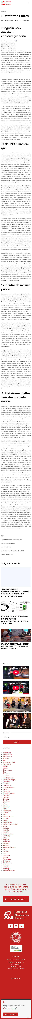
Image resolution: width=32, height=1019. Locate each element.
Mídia (16, 993)
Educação (6, 799)
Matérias (6, 828)
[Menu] (30, 3)
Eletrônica (6, 801)
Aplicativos (16, 991)
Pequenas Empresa (9, 847)
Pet (4, 849)
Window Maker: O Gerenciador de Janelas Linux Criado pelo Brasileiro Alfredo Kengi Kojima (16, 592)
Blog (4, 772)
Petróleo (6, 851)
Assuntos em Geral (9, 762)
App (4, 760)
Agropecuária (7, 754)
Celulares (6, 776)
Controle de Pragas (9, 780)
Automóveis (7, 764)
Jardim (5, 826)
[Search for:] (17, 737)
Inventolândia (7, 822)
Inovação (6, 818)
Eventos (5, 805)
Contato (16, 998)
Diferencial (6, 791)
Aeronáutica (7, 753)
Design (5, 789)
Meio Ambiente (8, 834)
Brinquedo (6, 774)
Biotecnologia (7, 770)
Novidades (6, 842)
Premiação (6, 855)
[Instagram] (16, 926)
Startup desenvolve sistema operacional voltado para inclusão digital (15, 646)
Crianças (5, 784)
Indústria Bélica (8, 816)
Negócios (6, 840)
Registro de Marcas (16, 987)
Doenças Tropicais (9, 793)
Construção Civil (8, 778)
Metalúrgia (6, 836)
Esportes (6, 803)
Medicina (6, 832)
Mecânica (6, 830)
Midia (4, 838)
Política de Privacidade (9, 1009)
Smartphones (7, 863)
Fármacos (6, 807)
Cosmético (6, 782)
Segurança (6, 861)
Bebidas (5, 766)
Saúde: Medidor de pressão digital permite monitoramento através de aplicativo (14, 620)
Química (5, 857)
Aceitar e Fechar (10, 1014)
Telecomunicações (9, 871)
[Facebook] (10, 926)
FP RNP (5, 813)
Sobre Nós (16, 984)
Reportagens (7, 859)
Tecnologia (6, 869)
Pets (4, 853)
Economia (6, 795)
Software (3, 11)
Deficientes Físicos (9, 787)
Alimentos (6, 758)
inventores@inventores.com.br (16, 973)
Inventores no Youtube (10, 824)
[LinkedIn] (21, 926)
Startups (6, 867)
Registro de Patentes (16, 989)
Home (16, 982)
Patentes (6, 843)
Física (4, 809)
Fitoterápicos (7, 811)
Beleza (5, 768)
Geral (4, 814)
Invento (5, 820)
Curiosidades (7, 785)
